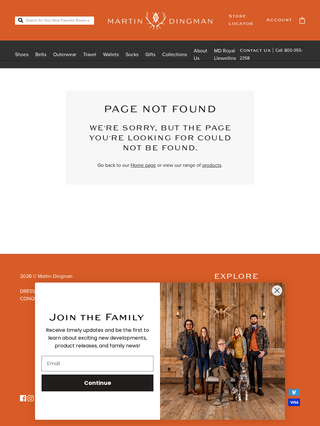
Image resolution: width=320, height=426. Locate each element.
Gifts (150, 54)
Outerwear (64, 54)
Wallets (111, 54)
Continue (97, 383)
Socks (132, 54)
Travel (89, 54)
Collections (174, 54)
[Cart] (302, 20)
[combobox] (54, 21)
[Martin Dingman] (160, 20)
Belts (40, 54)
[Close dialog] (277, 290)
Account (279, 20)
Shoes (21, 54)
